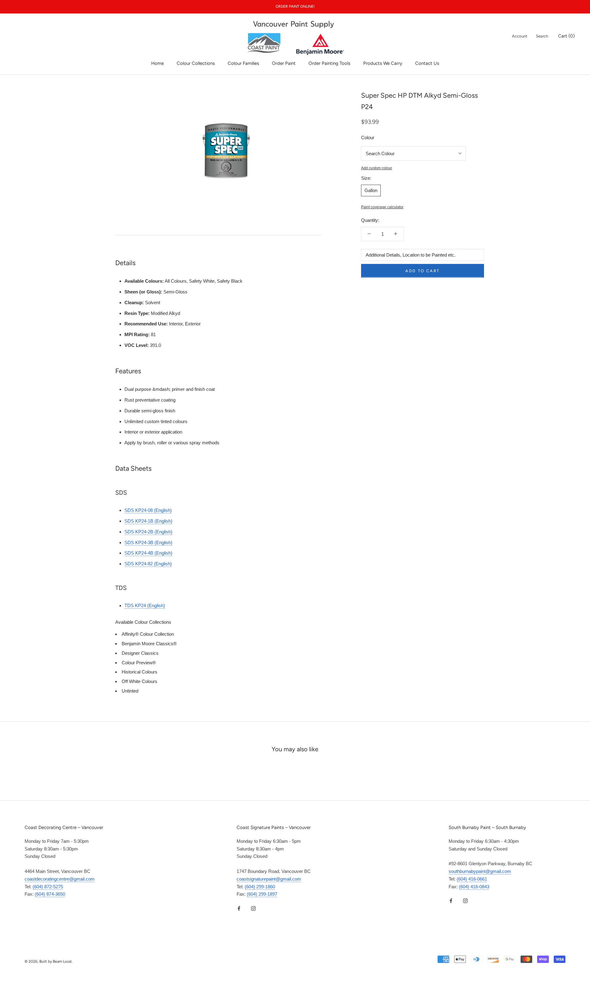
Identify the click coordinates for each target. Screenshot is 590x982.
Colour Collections (196, 63)
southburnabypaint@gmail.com (480, 871)
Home (157, 63)
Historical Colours (139, 671)
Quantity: (370, 220)
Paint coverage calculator (382, 207)
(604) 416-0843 (474, 886)
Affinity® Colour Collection (148, 634)
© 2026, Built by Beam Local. (49, 961)
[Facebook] (239, 908)
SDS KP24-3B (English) (148, 542)
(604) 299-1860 (260, 886)
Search (542, 36)
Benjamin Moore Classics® (149, 643)
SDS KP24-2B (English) (148, 531)
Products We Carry (382, 63)
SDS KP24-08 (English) (148, 510)
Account (519, 36)
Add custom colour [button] (376, 168)
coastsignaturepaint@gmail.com (269, 879)
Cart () (566, 36)
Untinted (130, 690)
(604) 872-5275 (48, 886)
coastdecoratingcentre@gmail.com (60, 879)
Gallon (370, 190)
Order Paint (284, 63)
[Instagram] (253, 908)
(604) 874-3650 (50, 894)
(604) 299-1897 (262, 894)
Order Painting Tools (329, 63)
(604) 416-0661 (472, 879)
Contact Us (427, 63)
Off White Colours (139, 681)
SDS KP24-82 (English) (148, 563)
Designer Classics (140, 653)
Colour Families (243, 63)
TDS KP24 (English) (144, 605)
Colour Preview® (139, 662)
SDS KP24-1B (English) (148, 521)
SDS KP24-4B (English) (148, 553)
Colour (367, 137)
